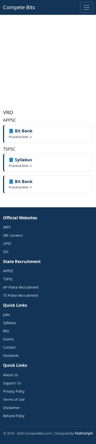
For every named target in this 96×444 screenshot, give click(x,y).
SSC (6, 251)
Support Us (12, 383)
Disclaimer (11, 407)
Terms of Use (14, 399)
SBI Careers (13, 235)
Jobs (6, 314)
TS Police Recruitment (20, 295)
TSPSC (8, 279)
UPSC (7, 243)
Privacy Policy (14, 391)
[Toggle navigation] (86, 7)
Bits (6, 331)
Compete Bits (19, 7)
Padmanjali (84, 433)
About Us (10, 375)
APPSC (8, 271)
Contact (9, 347)
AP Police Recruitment (21, 287)
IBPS (6, 227)
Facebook (10, 355)
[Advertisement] (48, 61)
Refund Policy (14, 416)
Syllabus (9, 323)
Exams (8, 339)
